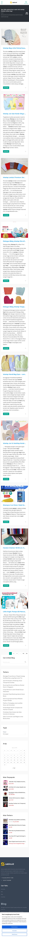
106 (26, 653)
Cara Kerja (3, 889)
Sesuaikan (14, 930)
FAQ (2, 891)
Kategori (4, 731)
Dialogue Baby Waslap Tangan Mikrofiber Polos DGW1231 (14, 307)
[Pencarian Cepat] (27, 13)
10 (4, 757)
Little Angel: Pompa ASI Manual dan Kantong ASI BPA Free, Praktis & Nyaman (14, 612)
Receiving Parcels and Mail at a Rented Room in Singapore (13, 686)
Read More (6, 87)
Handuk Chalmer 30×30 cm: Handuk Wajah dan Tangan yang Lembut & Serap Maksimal (14, 548)
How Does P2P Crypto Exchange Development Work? (17, 836)
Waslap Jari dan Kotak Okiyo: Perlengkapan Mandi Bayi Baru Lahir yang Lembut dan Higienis (14, 114)
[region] (14, 924)
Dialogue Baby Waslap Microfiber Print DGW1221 (14, 241)
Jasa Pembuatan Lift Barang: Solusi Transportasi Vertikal (12, 681)
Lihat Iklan (3, 896)
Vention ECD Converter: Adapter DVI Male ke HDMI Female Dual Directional (17, 798)
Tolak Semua (14, 934)
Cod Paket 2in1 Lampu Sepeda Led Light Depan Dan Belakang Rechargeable (17, 787)
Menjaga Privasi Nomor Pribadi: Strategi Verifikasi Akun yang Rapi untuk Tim (14, 677)
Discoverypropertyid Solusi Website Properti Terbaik (13, 699)
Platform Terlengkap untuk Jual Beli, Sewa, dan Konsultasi (13, 704)
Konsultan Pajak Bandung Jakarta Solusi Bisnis (14, 695)
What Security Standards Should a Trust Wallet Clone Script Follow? (17, 830)
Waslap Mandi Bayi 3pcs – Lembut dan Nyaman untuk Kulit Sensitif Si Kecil (14, 374)
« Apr (14, 768)
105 (23, 653)
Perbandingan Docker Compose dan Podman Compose (12, 708)
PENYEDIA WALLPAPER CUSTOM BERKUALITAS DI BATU (17, 819)
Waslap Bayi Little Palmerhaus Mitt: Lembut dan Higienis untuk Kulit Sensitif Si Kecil (14, 48)
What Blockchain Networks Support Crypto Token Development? (17, 825)
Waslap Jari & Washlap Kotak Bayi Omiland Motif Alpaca (14, 443)
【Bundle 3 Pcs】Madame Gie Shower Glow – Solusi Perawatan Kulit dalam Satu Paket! (17, 781)
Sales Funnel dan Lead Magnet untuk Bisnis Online (13, 717)
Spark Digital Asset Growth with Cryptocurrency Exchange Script (17, 841)
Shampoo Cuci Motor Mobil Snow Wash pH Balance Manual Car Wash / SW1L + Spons (14, 505)
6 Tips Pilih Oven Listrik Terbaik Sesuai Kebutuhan (13, 690)
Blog (2, 894)
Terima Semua (14, 927)
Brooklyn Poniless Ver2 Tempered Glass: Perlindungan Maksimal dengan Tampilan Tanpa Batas (17, 803)
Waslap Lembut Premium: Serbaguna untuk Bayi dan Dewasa (14, 177)
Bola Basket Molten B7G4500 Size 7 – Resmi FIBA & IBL (17, 792)
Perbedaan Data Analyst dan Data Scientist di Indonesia (12, 713)
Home (2, 12)
